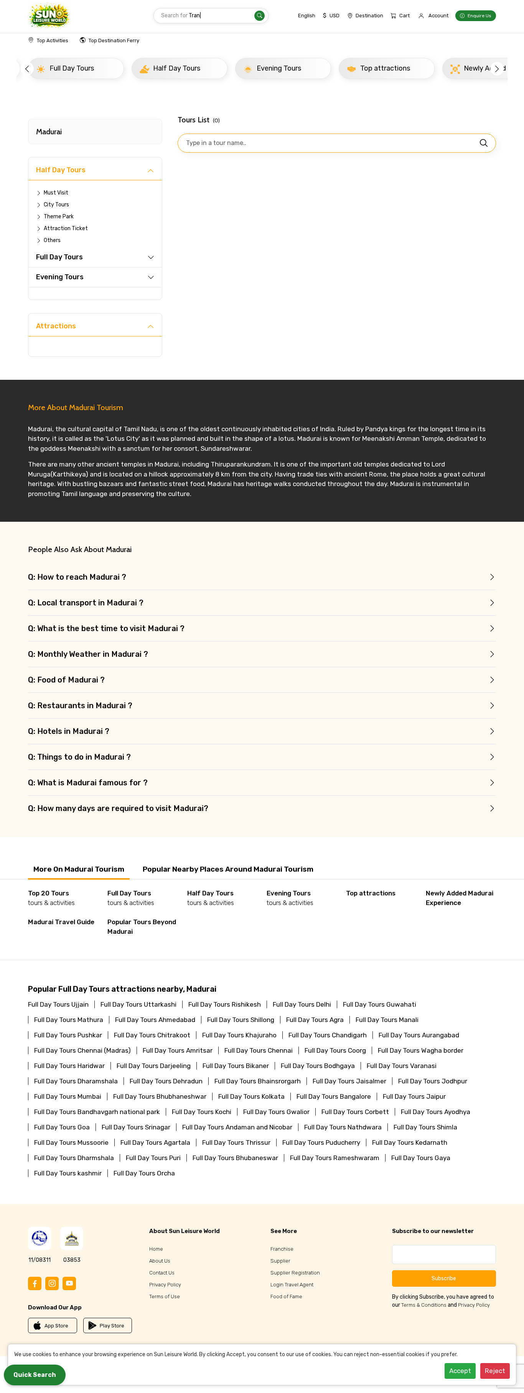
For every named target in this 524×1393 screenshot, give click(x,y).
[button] (27, 68)
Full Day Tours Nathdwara (343, 1127)
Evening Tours (60, 277)
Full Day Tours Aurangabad (419, 1035)
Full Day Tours (59, 257)
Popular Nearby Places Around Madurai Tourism (228, 869)
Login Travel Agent (291, 1284)
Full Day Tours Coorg (335, 1050)
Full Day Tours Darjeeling (154, 1066)
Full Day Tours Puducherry (321, 1142)
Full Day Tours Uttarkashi (138, 1004)
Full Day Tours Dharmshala (74, 1158)
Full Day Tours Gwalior (276, 1112)
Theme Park (59, 216)
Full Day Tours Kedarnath (409, 1142)
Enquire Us (479, 15)
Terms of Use (164, 1296)
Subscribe (444, 1278)
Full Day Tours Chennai (258, 1050)
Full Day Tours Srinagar (136, 1127)
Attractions (56, 326)
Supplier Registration (295, 1273)
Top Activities (52, 40)
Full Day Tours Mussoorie (71, 1142)
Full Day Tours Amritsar (178, 1050)
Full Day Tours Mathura (68, 1020)
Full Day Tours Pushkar (68, 1035)
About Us (159, 1261)
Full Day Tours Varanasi (402, 1066)
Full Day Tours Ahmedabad (155, 1020)
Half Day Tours (61, 170)
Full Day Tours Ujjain (58, 1004)
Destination (369, 15)
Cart (404, 15)
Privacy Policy (165, 1284)
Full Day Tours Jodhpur (432, 1081)
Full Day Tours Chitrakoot (152, 1035)
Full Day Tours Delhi (302, 1004)
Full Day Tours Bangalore (334, 1096)
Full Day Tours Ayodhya (435, 1112)
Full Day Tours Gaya (420, 1158)
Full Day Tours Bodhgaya (318, 1066)
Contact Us (162, 1273)
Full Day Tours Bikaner (236, 1066)
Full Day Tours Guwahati (379, 1004)
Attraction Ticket (66, 228)
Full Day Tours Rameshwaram (334, 1158)
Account (438, 15)
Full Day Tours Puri (153, 1158)
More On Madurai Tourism (78, 869)
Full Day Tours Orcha (144, 1173)
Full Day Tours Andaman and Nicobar (237, 1127)
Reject (495, 1371)
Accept (460, 1371)
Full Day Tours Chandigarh (327, 1035)
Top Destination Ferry (114, 40)
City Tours (56, 204)
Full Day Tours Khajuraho (239, 1035)
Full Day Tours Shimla (425, 1127)
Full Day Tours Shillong (240, 1020)
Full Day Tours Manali (387, 1020)
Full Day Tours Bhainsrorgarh (257, 1081)
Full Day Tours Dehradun (166, 1081)
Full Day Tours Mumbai (67, 1096)
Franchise (281, 1249)
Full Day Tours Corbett (355, 1112)
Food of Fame (286, 1296)
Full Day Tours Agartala (155, 1142)
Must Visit (56, 193)
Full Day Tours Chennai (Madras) (82, 1050)
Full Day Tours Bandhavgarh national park (97, 1112)
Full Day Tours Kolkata (251, 1096)
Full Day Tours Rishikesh (224, 1004)
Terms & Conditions (424, 1305)
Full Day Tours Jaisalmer (349, 1081)
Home (156, 1249)
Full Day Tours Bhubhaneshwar (159, 1096)
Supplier (280, 1261)
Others (52, 240)
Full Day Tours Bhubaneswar (235, 1158)
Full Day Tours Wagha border (420, 1050)
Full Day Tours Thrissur (236, 1142)
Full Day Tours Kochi (201, 1112)
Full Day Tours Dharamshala (76, 1081)
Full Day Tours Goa (62, 1127)
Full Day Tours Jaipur (414, 1096)
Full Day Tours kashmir (68, 1173)
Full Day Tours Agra (315, 1020)
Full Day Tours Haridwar (69, 1066)
